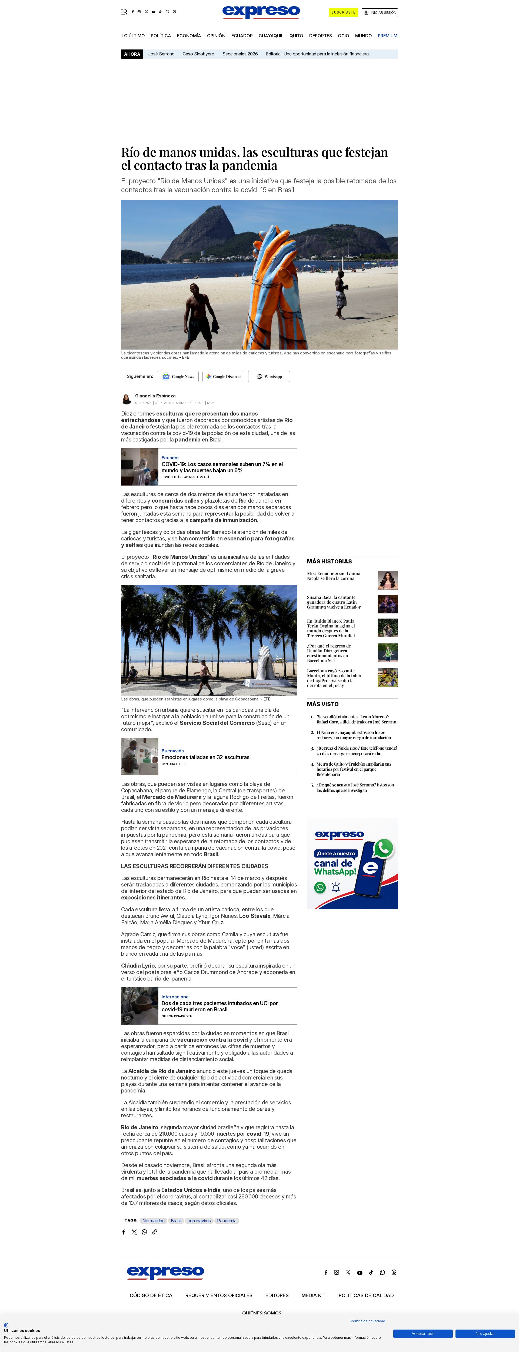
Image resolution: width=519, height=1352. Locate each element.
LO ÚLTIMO (133, 35)
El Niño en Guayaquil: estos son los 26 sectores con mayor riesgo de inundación (354, 734)
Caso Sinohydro (198, 54)
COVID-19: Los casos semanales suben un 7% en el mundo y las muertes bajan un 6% (222, 467)
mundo (363, 35)
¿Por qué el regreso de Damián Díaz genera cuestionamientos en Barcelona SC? (329, 653)
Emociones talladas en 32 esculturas (205, 757)
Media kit (314, 1295)
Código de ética (151, 1295)
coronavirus (199, 1220)
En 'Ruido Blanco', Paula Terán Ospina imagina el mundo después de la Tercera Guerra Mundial (331, 628)
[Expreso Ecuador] (165, 1278)
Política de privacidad (368, 1321)
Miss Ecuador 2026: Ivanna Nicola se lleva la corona (333, 575)
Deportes (320, 35)
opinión (216, 35)
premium (387, 35)
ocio (343, 35)
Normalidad (153, 1220)
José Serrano (161, 54)
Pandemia (227, 1220)
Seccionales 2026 (240, 54)
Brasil (176, 1220)
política (161, 35)
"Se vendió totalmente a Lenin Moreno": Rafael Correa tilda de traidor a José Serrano (356, 719)
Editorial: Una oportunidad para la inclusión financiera (318, 54)
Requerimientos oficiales (218, 1295)
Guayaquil (271, 35)
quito (296, 35)
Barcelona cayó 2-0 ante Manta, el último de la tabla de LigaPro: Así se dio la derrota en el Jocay (334, 678)
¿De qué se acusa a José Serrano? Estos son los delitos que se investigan (355, 787)
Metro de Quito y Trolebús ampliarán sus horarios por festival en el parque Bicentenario (354, 769)
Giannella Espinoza (155, 396)
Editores (277, 1295)
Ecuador (242, 35)
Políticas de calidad (366, 1295)
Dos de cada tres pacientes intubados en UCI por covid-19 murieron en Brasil (220, 1006)
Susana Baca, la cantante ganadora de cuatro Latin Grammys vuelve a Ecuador (334, 602)
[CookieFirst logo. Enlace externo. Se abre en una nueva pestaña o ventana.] (6, 1325)
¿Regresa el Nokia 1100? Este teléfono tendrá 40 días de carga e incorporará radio (357, 750)
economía (189, 35)
